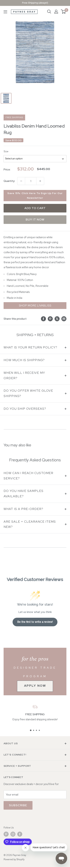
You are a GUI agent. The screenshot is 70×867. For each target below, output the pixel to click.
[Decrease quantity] (21, 181)
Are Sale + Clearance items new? (30, 524)
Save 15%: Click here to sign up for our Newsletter (35, 195)
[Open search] (49, 12)
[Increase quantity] (40, 181)
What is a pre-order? (23, 509)
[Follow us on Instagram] (12, 834)
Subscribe (18, 805)
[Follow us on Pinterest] (6, 834)
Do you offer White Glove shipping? (28, 393)
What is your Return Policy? (30, 347)
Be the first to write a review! (35, 621)
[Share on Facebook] (43, 318)
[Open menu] (5, 11)
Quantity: (9, 181)
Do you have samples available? (23, 493)
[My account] (56, 12)
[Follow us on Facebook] (19, 834)
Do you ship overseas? (25, 409)
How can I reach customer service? (28, 475)
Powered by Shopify (14, 859)
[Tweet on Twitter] (57, 318)
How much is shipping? (24, 360)
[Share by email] (63, 318)
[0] (63, 11)
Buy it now (35, 219)
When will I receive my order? (24, 375)
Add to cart (35, 208)
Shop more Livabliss (35, 305)
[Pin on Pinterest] (50, 318)
